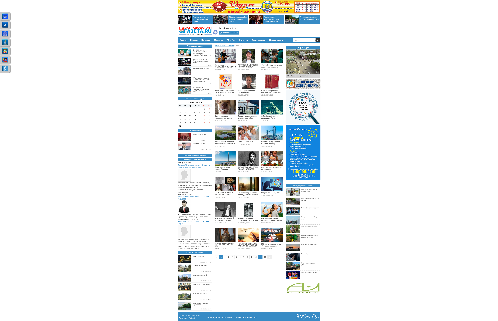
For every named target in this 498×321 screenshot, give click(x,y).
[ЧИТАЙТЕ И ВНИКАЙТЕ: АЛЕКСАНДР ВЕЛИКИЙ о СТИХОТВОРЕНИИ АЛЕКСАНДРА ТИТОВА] (248, 235)
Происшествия (258, 40)
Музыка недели (276, 40)
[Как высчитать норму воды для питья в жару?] (272, 209)
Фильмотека (247, 318)
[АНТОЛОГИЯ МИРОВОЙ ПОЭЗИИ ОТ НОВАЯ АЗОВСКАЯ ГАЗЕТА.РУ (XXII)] (248, 56)
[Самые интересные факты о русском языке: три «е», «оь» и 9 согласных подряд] (272, 81)
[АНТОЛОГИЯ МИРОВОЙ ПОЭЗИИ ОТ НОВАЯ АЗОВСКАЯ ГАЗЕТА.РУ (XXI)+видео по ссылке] (248, 158)
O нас (210, 318)
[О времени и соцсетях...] (272, 184)
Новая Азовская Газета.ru (224, 46)
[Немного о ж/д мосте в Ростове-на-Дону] (272, 133)
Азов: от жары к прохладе (309, 244)
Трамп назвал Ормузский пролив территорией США (271, 19)
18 (185, 119)
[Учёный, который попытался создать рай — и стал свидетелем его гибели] (248, 209)
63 (265, 257)
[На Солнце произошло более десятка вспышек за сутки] (248, 184)
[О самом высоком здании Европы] (225, 158)
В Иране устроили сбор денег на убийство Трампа (238, 19)
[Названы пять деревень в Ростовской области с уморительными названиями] (225, 133)
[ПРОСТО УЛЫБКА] (248, 133)
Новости (194, 40)
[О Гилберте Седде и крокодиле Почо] (272, 107)
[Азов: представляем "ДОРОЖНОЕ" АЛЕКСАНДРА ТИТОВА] (248, 81)
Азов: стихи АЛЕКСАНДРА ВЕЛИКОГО (225, 66)
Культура (243, 40)
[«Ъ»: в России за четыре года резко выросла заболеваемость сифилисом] (272, 56)
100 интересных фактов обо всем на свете (271, 245)
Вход (234, 28)
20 (195, 119)
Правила (216, 318)
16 (209, 116)
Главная (183, 40)
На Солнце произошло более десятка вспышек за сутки (248, 195)
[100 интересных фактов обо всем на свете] (272, 235)
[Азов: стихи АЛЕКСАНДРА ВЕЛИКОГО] (225, 56)
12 (190, 116)
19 (190, 119)
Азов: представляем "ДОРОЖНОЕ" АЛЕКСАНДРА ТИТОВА (247, 92)
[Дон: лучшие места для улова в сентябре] (248, 107)
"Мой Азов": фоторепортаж (297, 76)
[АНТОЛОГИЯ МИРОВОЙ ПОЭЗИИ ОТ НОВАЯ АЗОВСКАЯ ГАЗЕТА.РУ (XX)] (225, 209)
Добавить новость (230, 33)
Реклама (238, 318)
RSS (255, 318)
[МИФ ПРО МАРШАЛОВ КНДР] (225, 235)
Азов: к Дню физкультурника (310, 207)
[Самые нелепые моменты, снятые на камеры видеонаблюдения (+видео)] (225, 107)
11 (185, 116)
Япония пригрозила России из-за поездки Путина (201, 19)
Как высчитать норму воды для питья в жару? (271, 219)
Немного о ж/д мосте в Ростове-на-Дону (270, 143)
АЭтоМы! (231, 40)
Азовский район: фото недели (310, 254)
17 (180, 119)
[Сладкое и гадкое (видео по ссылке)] (272, 158)
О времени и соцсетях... (271, 193)
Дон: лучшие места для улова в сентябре (248, 117)
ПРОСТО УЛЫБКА (245, 142)
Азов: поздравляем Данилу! (309, 272)
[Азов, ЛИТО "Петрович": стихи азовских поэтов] (225, 81)
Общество (218, 40)
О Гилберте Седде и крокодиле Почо (269, 117)
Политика (205, 40)
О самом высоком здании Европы (222, 168)
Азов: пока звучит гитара (309, 226)
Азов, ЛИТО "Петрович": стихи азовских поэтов (225, 91)
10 (256, 257)
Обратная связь (227, 318)
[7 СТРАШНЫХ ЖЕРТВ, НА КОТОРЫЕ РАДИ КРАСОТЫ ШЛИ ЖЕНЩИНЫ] (225, 184)
